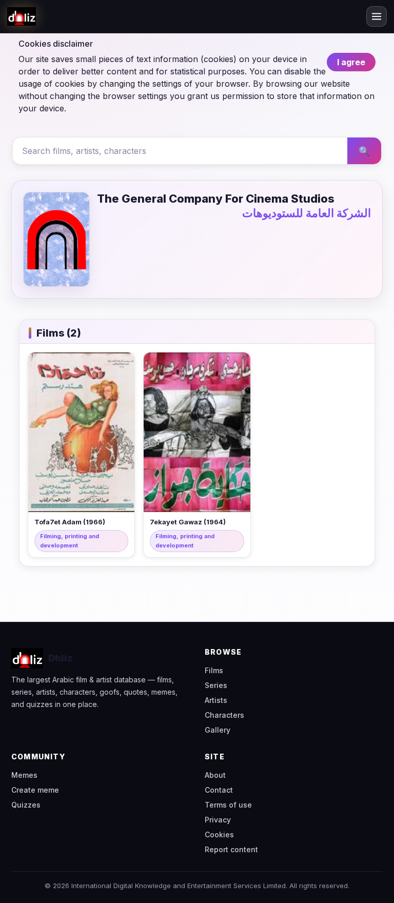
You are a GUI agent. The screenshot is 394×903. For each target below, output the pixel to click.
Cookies (219, 834)
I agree (351, 62)
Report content (231, 849)
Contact (219, 790)
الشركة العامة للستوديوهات (306, 213)
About (215, 775)
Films (214, 670)
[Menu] (376, 16)
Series (216, 685)
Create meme (35, 790)
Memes (24, 775)
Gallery (217, 729)
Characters (224, 715)
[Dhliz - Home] (21, 16)
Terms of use (228, 804)
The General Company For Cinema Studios (215, 198)
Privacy (218, 819)
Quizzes (26, 804)
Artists (216, 700)
